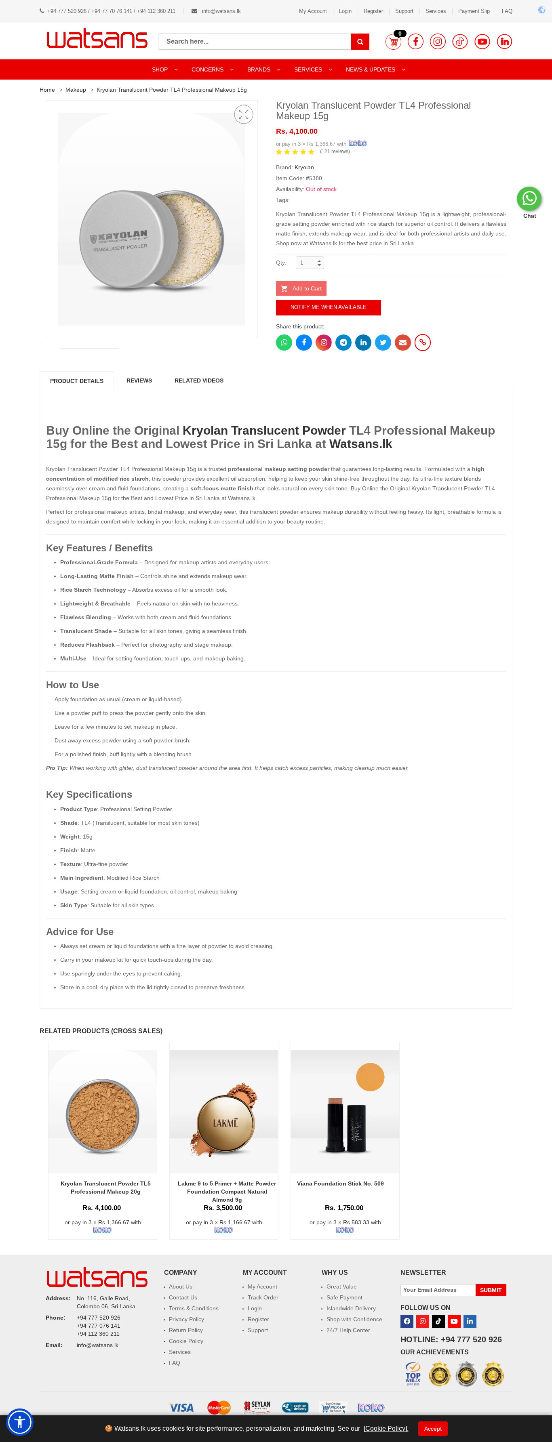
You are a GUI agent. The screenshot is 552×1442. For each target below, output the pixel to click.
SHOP (160, 69)
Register (373, 11)
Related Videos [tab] (199, 380)
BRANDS (259, 69)
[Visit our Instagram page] (438, 41)
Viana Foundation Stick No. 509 (340, 1183)
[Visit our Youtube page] (482, 41)
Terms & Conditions (194, 1308)
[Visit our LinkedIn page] (504, 41)
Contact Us (183, 1297)
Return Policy (186, 1330)
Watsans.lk (360, 443)
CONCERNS (207, 69)
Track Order (263, 1297)
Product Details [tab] (76, 381)
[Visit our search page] (360, 42)
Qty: (281, 262)
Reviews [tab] (139, 380)
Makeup (75, 89)
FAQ (507, 11)
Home (47, 89)
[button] (393, 42)
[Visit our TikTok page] (460, 41)
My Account (313, 11)
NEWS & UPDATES (371, 69)
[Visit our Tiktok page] (438, 1321)
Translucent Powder (288, 430)
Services (436, 11)
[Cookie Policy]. (386, 1428)
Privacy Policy (186, 1319)
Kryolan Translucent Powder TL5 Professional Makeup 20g (106, 1187)
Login (345, 11)
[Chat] (529, 199)
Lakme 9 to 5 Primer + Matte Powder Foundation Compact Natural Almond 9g (227, 1191)
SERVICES (309, 69)
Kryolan (304, 167)
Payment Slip (474, 11)
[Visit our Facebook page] (415, 41)
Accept (433, 1428)
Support (404, 11)
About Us (180, 1286)
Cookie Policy (186, 1341)
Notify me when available (329, 307)
